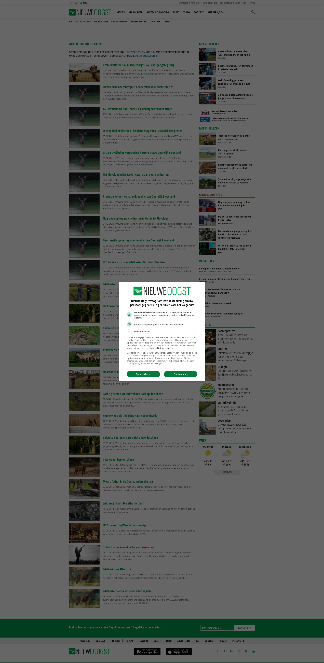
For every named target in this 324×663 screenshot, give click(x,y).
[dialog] (162, 331)
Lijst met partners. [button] (165, 348)
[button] (162, 331)
